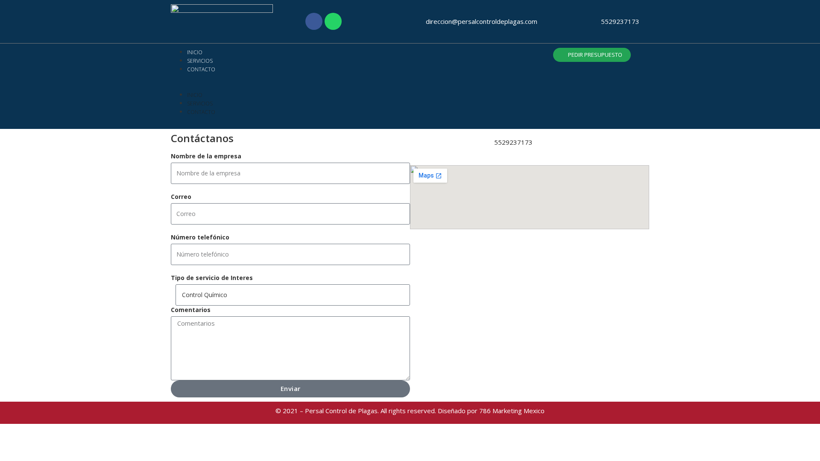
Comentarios (191, 310)
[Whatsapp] (333, 21)
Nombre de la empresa (206, 156)
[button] (292, 86)
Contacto (201, 69)
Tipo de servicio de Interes (212, 278)
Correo (181, 197)
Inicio (194, 52)
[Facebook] (313, 21)
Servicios (200, 60)
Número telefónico (200, 237)
